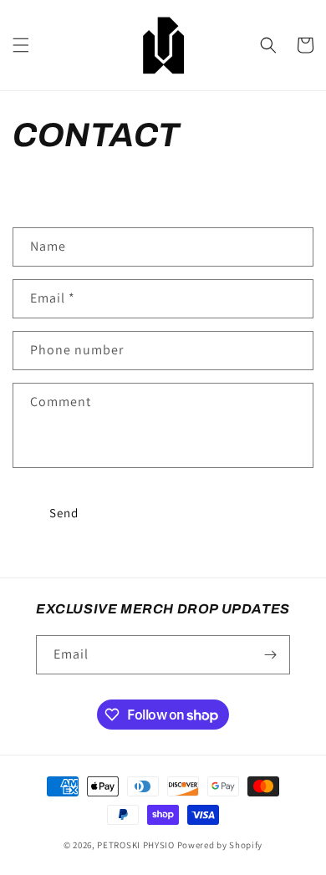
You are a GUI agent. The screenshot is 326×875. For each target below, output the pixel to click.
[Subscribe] (270, 654)
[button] (21, 45)
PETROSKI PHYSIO (136, 845)
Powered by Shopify (220, 845)
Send (64, 513)
